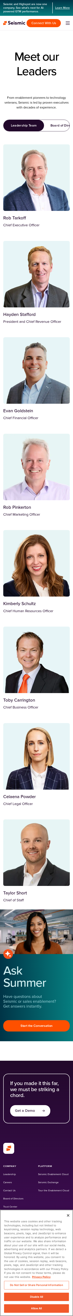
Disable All (36, 1296)
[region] (36, 1263)
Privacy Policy (41, 1276)
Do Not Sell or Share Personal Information (36, 1285)
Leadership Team (24, 125)
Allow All (36, 1308)
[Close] (68, 1215)
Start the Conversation (36, 1026)
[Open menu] (68, 23)
